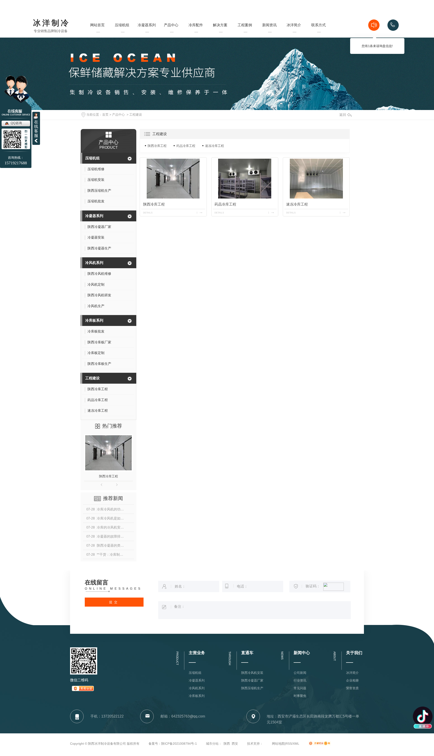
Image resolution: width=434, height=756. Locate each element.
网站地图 (278, 743)
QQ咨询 (16, 123)
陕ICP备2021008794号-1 (179, 743)
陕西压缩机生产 (252, 688)
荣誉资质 (352, 688)
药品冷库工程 (185, 146)
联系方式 (318, 33)
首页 (105, 114)
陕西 (227, 743)
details (148, 212)
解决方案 (220, 33)
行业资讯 (300, 680)
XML (296, 743)
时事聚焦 (300, 696)
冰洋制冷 (51, 23)
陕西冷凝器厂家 (252, 680)
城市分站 (212, 743)
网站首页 (97, 33)
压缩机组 (122, 33)
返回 (342, 115)
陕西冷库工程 (108, 476)
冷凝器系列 (147, 33)
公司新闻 (300, 673)
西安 (235, 743)
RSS (288, 743)
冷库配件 (196, 25)
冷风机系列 (94, 263)
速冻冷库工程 (214, 146)
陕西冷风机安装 (252, 673)
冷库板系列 (94, 320)
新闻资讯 (269, 33)
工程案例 (245, 33)
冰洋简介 (294, 33)
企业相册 (352, 680)
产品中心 (171, 33)
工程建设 (135, 114)
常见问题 (300, 688)
